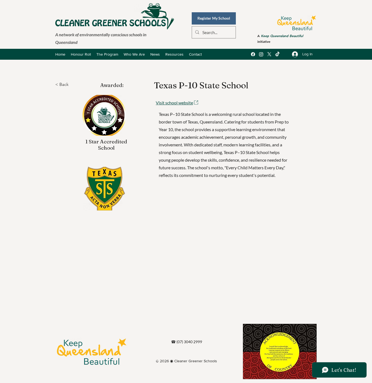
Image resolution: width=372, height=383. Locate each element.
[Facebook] (253, 54)
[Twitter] (269, 54)
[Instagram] (261, 54)
